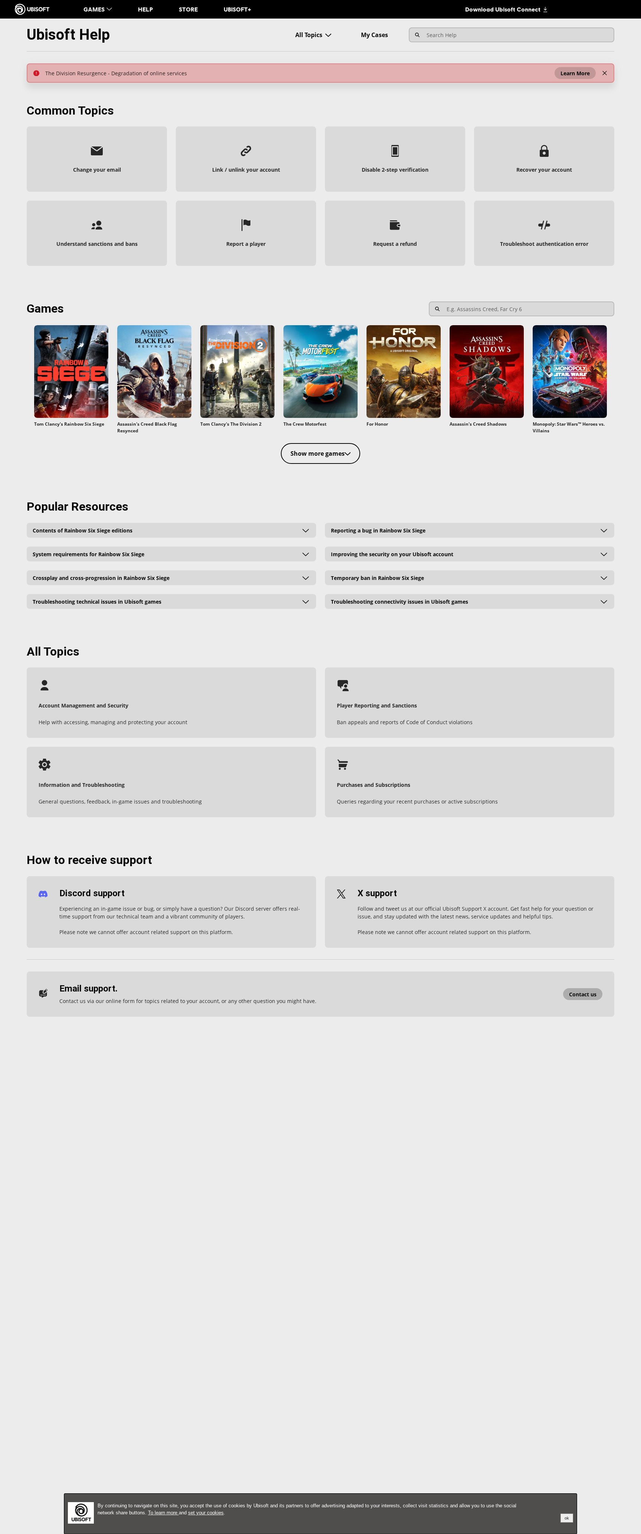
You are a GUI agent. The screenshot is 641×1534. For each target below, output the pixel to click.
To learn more (163, 1512)
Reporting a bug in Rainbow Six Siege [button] (378, 530)
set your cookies (206, 1512)
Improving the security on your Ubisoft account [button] (392, 553)
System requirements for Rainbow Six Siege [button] (88, 553)
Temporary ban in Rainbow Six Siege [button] (377, 577)
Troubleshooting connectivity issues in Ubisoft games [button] (399, 601)
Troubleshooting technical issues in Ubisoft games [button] (97, 601)
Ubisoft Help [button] (68, 34)
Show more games (317, 453)
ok (567, 1518)
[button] (575, 73)
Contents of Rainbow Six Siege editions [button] (82, 530)
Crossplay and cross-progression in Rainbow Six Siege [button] (101, 577)
